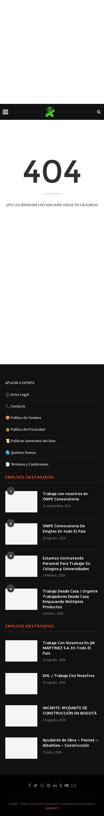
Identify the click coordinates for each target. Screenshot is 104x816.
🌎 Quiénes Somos (20, 452)
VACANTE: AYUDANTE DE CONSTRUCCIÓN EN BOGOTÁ (70, 710)
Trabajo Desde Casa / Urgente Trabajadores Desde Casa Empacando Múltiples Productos (70, 599)
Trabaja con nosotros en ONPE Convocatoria (65, 496)
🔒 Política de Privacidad (25, 429)
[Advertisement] (52, 52)
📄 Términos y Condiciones (27, 464)
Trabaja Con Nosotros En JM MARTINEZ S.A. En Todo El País (69, 647)
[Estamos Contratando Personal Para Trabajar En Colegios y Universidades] (21, 566)
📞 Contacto (15, 406)
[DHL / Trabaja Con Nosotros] (21, 683)
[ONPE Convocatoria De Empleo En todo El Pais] (21, 534)
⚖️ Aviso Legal (17, 394)
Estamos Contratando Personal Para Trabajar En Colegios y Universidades (66, 563)
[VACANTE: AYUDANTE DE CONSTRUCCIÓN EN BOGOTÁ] (21, 716)
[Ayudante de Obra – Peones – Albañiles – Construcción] (21, 748)
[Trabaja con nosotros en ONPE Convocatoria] (21, 501)
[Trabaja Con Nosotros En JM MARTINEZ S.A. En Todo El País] (21, 651)
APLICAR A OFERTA (19, 382)
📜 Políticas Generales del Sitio (30, 440)
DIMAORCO (52, 808)
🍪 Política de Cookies (23, 417)
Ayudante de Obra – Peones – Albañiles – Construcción (70, 743)
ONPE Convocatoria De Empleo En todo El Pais (64, 528)
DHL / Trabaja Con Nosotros (68, 675)
